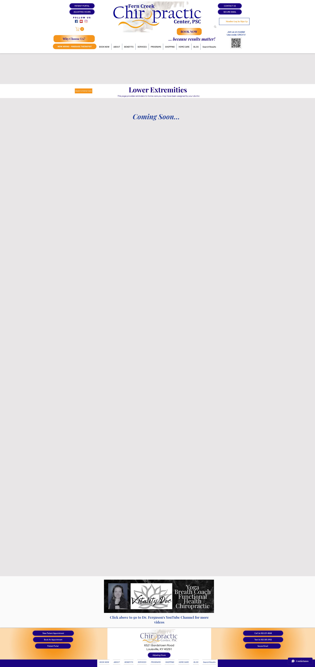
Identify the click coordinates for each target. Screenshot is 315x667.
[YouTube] (81, 21)
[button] (82, 11)
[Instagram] (86, 21)
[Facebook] (76, 21)
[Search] (215, 26)
